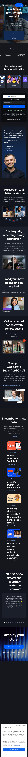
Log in (20, 119)
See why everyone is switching (12, 385)
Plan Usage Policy (8, 114)
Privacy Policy (14, 115)
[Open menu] (26, 5)
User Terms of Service (20, 113)
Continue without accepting (21, 725)
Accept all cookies (14, 749)
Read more (10, 464)
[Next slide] (24, 607)
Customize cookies (14, 752)
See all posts (14, 436)
